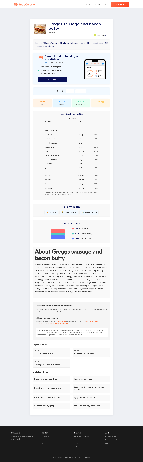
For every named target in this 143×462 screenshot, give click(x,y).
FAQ (75, 446)
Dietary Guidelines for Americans (57, 323)
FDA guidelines (61, 321)
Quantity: (61, 91)
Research (97, 4)
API (106, 4)
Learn (76, 443)
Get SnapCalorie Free (52, 80)
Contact (108, 443)
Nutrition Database (81, 437)
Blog (88, 4)
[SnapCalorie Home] (24, 4)
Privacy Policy (110, 437)
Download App (120, 4)
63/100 (107, 35)
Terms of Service (112, 440)
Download (46, 437)
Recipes (77, 440)
